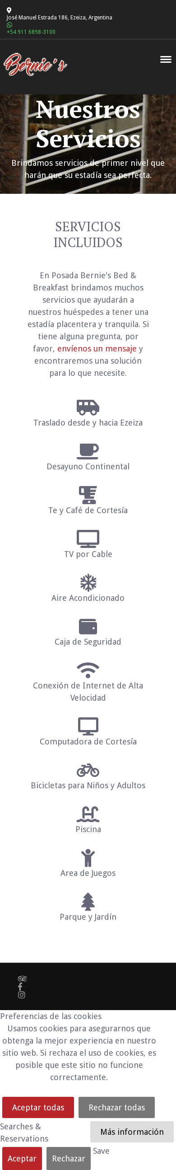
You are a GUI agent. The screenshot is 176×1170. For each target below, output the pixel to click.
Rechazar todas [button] (116, 1107)
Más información (132, 1132)
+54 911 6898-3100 (31, 32)
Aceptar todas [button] (38, 1107)
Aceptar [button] (22, 1158)
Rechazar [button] (68, 1158)
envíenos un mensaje (97, 348)
